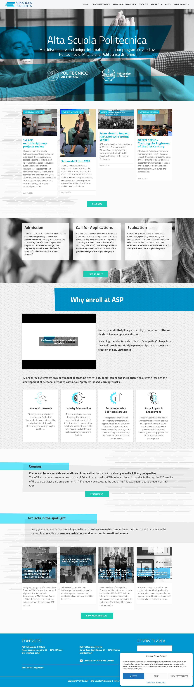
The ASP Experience (100, 4)
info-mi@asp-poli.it (31, 652)
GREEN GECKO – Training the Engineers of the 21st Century (154, 143)
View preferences (179, 676)
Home (85, 4)
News (168, 4)
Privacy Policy (160, 682)
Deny (156, 676)
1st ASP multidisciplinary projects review (35, 143)
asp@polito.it (86, 652)
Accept (133, 676)
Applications (180, 4)
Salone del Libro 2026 (75, 161)
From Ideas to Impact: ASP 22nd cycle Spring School (114, 136)
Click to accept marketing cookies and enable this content (59, 341)
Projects (155, 4)
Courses (143, 4)
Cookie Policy (150, 682)
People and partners (123, 4)
